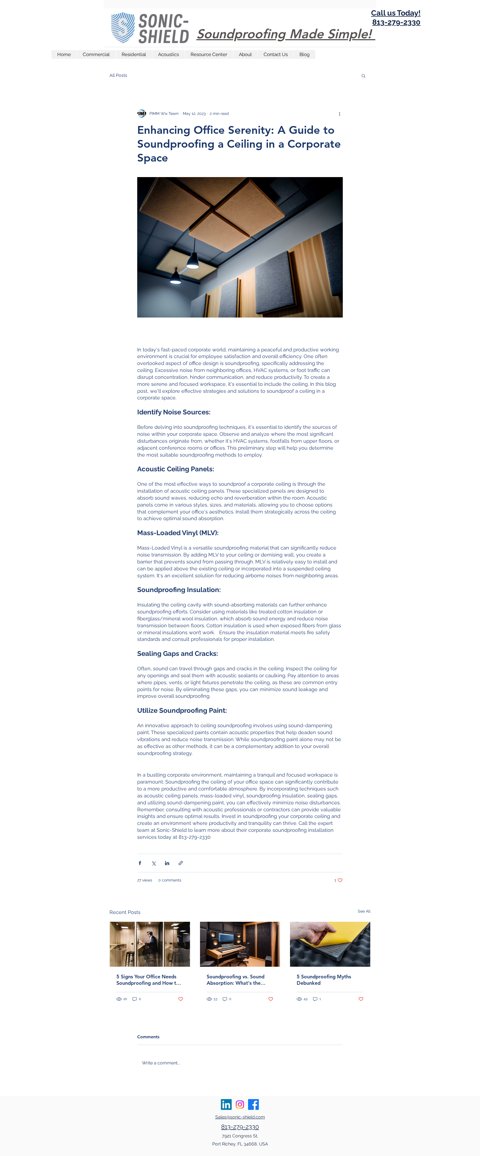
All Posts (118, 75)
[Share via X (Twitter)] (153, 863)
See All (364, 911)
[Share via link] (180, 863)
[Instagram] (239, 1104)
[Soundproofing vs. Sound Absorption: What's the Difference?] (240, 944)
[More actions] (339, 113)
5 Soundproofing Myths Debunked (324, 979)
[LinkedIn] (226, 1104)
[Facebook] (253, 1104)
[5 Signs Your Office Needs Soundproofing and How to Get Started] (150, 944)
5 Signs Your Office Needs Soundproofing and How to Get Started (147, 979)
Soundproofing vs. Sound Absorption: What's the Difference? (235, 979)
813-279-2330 (240, 1126)
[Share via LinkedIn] (167, 863)
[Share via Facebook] (139, 863)
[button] (363, 75)
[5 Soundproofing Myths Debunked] (330, 944)
